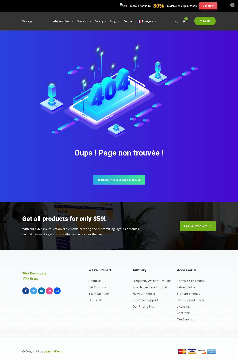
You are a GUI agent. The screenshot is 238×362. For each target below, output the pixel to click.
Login (206, 20)
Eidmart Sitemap (188, 294)
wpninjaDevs (53, 351)
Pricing (99, 21)
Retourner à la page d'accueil (121, 180)
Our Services (185, 319)
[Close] (232, 4)
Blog (113, 21)
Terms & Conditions (190, 281)
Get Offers (184, 313)
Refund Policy (186, 287)
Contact (129, 21)
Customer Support (145, 300)
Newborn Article (144, 294)
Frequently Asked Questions (152, 281)
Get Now (208, 5)
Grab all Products (196, 226)
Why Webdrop (62, 21)
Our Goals (95, 300)
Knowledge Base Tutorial (150, 287)
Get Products (97, 287)
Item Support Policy (190, 300)
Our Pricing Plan (144, 306)
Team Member (99, 294)
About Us (95, 281)
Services (82, 21)
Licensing (183, 306)
